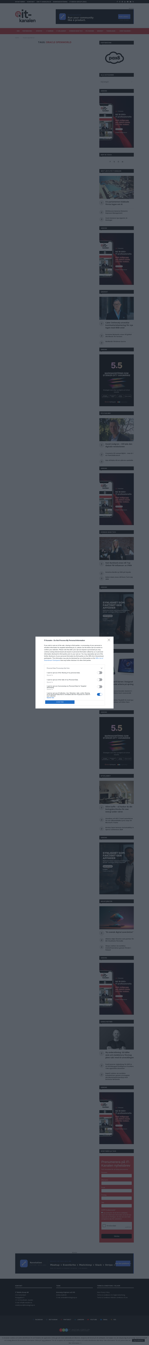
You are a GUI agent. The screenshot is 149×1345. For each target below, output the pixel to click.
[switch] (99, 672)
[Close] (109, 641)
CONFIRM (60, 702)
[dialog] (74, 672)
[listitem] (74, 668)
